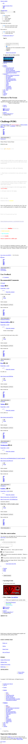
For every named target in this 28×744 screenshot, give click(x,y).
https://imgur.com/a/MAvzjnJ (7, 460)
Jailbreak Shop (4, 662)
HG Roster (8, 77)
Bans (4, 91)
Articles (6, 17)
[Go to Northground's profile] (4, 442)
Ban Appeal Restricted (11, 602)
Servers (5, 66)
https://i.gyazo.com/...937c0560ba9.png (9, 499)
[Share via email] (3, 133)
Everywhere (7, 15)
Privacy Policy (21, 672)
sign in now (3, 537)
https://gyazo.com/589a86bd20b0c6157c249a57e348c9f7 (13, 458)
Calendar (5, 93)
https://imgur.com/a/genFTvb (7, 417)
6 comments (12, 126)
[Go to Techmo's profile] (3, 401)
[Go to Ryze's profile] (2, 360)
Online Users (9, 88)
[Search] (14, 12)
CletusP (3, 285)
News (4, 92)
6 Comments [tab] (6, 277)
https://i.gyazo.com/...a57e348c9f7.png (9, 497)
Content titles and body (10, 31)
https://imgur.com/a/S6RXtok (7, 376)
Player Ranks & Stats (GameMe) (13, 71)
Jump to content (4, 1)
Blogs (7, 85)
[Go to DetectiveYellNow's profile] (5, 124)
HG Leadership (9, 76)
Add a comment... (6, 547)
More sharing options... (5, 137)
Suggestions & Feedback (11, 72)
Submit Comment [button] (7, 575)
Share (2, 127)
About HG (8, 81)
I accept (4, 741)
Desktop (5, 568)
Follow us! (5, 643)
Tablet (4, 569)
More (4, 94)
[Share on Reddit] (3, 132)
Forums (5, 65)
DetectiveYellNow (5, 322)
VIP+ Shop (5, 89)
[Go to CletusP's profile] (3, 283)
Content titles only (9, 33)
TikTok (4, 646)
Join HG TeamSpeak (10, 70)
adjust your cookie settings (16, 738)
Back (7, 692)
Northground (4, 445)
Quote (4, 298)
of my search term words (11, 25)
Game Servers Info (10, 67)
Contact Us (20, 673)
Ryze (2, 363)
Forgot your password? (11, 52)
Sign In (8, 50)
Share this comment (10, 291)
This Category (8, 18)
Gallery (7, 83)
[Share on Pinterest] (3, 134)
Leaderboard (8, 87)
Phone (4, 570)
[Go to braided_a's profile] (3, 485)
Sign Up (5, 63)
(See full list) (14, 597)
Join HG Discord (9, 69)
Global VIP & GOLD (5, 659)
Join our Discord (6, 652)
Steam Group (5, 649)
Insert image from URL (11, 563)
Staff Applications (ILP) (11, 80)
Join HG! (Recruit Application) (12, 75)
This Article (7, 19)
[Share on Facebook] (3, 130)
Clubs (7, 82)
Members (5, 74)
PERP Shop (3, 666)
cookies (9, 736)
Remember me (9, 47)
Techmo (3, 404)
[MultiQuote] (4, 296)
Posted (5, 288)
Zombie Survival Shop (5, 664)
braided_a (3, 488)
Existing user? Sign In (8, 35)
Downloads (8, 86)
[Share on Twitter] (3, 129)
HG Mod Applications (11, 78)
